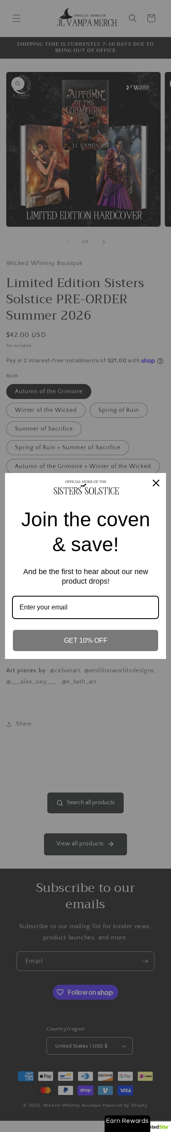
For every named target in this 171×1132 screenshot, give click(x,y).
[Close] (156, 483)
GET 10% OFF (85, 640)
